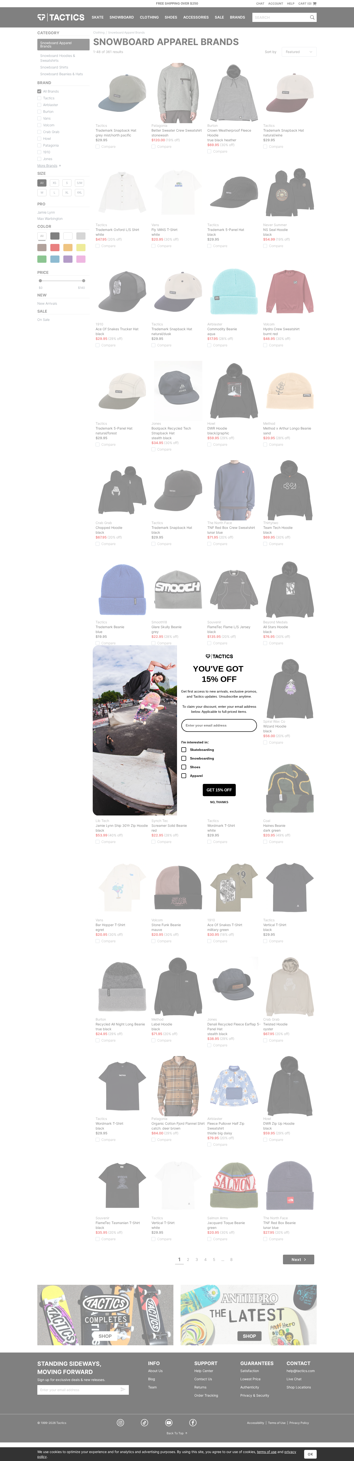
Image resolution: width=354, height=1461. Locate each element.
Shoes (195, 767)
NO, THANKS (219, 802)
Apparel (196, 776)
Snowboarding (202, 758)
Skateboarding (202, 750)
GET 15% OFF (219, 790)
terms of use (266, 1452)
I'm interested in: (195, 742)
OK (310, 1454)
